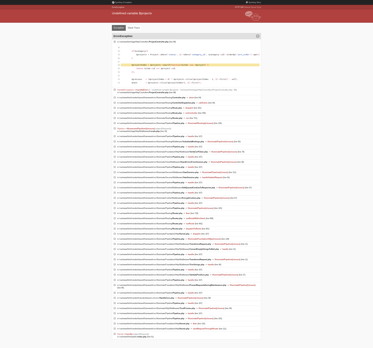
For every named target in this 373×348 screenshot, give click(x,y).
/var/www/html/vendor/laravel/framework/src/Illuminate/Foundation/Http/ (154, 234)
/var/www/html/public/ (132, 337)
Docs (255, 2)
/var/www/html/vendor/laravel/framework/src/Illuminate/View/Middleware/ (163, 162)
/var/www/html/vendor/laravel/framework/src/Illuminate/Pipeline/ (151, 123)
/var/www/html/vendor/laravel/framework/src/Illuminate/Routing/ (152, 97)
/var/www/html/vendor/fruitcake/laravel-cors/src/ (146, 298)
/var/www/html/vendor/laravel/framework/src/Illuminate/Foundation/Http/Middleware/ (163, 152)
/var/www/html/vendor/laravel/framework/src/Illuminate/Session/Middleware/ (159, 172)
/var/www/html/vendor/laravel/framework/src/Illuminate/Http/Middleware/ (157, 308)
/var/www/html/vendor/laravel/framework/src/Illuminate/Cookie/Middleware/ (167, 188)
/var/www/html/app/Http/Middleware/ (139, 131)
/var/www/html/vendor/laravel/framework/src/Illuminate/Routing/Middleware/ (161, 141)
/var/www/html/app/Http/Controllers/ (144, 42)
